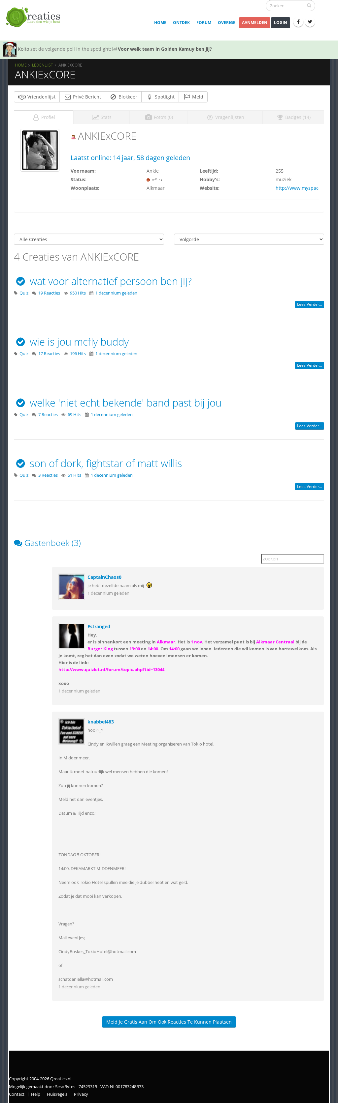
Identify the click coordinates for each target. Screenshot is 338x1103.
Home (160, 22)
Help (35, 1094)
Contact (16, 1094)
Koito (23, 49)
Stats (105, 117)
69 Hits (74, 414)
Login (280, 22)
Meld (197, 97)
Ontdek (181, 22)
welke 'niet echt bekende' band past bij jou (124, 403)
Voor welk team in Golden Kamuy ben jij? (165, 49)
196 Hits (78, 353)
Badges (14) (297, 117)
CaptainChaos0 (104, 577)
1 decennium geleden (116, 293)
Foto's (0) (162, 117)
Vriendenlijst (40, 97)
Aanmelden (254, 22)
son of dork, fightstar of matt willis (104, 463)
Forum (203, 22)
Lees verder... (309, 304)
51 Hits (74, 475)
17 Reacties (49, 353)
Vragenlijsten (229, 117)
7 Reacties (48, 414)
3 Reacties (48, 475)
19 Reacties (49, 293)
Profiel (47, 117)
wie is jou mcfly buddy (78, 342)
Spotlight (164, 97)
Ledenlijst (42, 65)
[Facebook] (298, 22)
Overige (226, 22)
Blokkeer (127, 97)
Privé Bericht (86, 97)
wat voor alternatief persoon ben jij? (109, 281)
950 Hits (78, 293)
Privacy (81, 1094)
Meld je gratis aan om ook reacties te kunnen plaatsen (169, 1022)
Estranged (98, 626)
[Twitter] (310, 22)
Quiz (23, 293)
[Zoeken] (309, 5)
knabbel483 (100, 722)
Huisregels (57, 1094)
